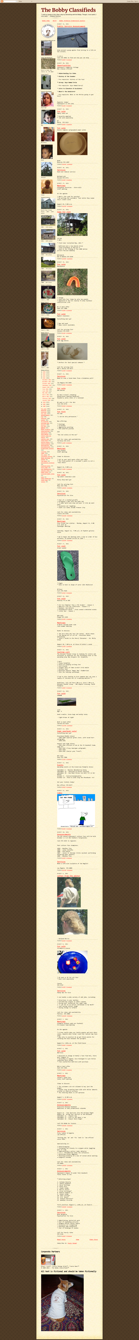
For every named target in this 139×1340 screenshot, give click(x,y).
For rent (61, 546)
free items (44, 467)
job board (44, 461)
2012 (44, 376)
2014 (44, 372)
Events (60, 765)
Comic (59, 793)
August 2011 (46, 387)
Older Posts (94, 1239)
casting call (45, 439)
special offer (45, 470)
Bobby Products (45, 429)
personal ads (45, 423)
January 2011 (46, 400)
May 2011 (45, 392)
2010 (44, 402)
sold (42, 477)
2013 (44, 374)
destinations (45, 445)
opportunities (45, 431)
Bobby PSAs (46, 21)
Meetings (61, 186)
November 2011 (47, 381)
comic (42, 453)
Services (61, 170)
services (43, 412)
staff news (44, 480)
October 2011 (46, 383)
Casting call (63, 652)
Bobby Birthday (45, 458)
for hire (43, 426)
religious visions (46, 456)
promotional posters (47, 448)
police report (45, 442)
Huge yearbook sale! (67, 731)
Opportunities (64, 66)
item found (44, 440)
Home (77, 1239)
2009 (44, 404)
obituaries (44, 432)
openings (43, 418)
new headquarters (46, 469)
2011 (44, 378)
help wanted (44, 434)
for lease (44, 454)
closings (43, 451)
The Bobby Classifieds (68, 10)
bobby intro (44, 472)
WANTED (43, 428)
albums (43, 459)
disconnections (45, 447)
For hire (61, 412)
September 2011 (47, 385)
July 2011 (45, 389)
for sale (43, 409)
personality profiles (47, 462)
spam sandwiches (46, 478)
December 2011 (47, 379)
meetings (43, 410)
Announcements (64, 835)
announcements (45, 415)
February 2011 (47, 398)
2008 (44, 406)
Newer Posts (61, 1239)
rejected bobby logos (47, 473)
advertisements (45, 443)
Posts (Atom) (72, 1243)
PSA (42, 416)
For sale (61, 112)
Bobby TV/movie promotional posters (72, 21)
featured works (45, 466)
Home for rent (64, 212)
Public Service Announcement (71, 26)
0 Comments (69, 59)
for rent (43, 413)
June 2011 (45, 391)
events (43, 420)
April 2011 (46, 394)
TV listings (44, 421)
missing (43, 424)
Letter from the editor (68, 876)
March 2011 (46, 396)
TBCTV (54, 21)
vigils (43, 481)
